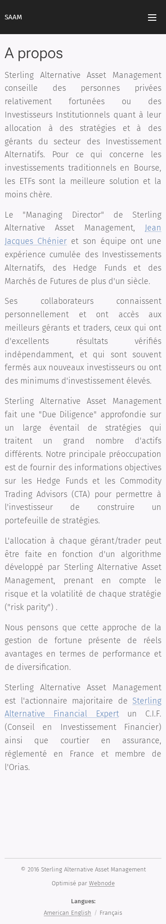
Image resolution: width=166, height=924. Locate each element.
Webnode (102, 883)
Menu (152, 17)
